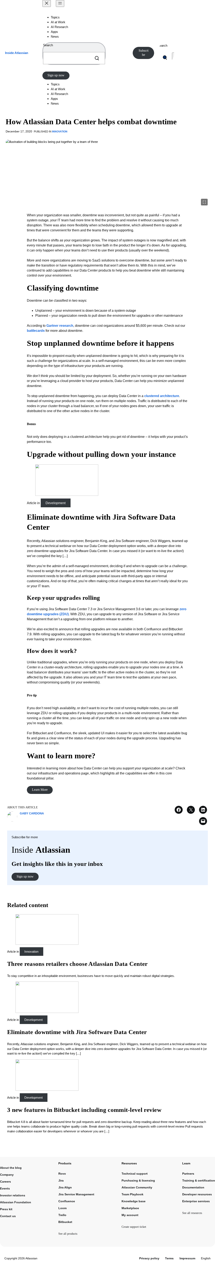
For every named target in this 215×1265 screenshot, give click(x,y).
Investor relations (12, 1195)
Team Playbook (132, 1194)
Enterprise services (196, 1201)
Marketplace (130, 1208)
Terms (169, 1258)
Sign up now (55, 75)
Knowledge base (134, 1201)
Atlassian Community (137, 1187)
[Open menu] (60, 3)
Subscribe (143, 52)
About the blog (11, 1167)
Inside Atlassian (16, 53)
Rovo (62, 1173)
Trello (62, 1215)
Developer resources (197, 1194)
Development (56, 503)
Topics (55, 17)
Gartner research (59, 325)
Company (7, 1174)
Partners (188, 1173)
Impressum (187, 1258)
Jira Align (65, 1187)
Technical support (135, 1173)
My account (130, 1215)
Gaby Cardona (32, 813)
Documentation (193, 1187)
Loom (62, 1208)
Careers (5, 1181)
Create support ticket (134, 1226)
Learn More (40, 789)
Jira (61, 1180)
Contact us (8, 1216)
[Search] (97, 58)
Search (48, 45)
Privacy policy (149, 1258)
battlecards (36, 330)
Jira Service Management (76, 1194)
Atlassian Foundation (15, 1202)
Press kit (6, 1209)
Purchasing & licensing (138, 1180)
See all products (67, 1233)
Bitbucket (65, 1222)
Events (5, 1188)
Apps (54, 31)
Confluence (66, 1201)
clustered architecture (161, 396)
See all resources (192, 1213)
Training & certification (198, 1180)
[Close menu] (46, 3)
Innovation (59, 131)
